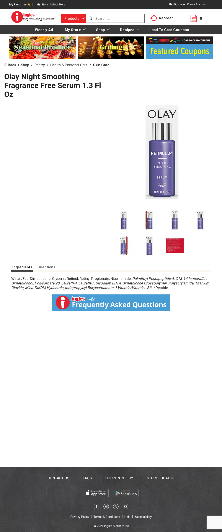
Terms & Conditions (106, 517)
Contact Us (58, 478)
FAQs (87, 478)
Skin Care (101, 65)
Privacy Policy (79, 517)
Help (127, 517)
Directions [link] (46, 267)
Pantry (39, 65)
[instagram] (106, 507)
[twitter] (116, 507)
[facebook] (96, 507)
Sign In (177, 4)
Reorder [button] (166, 18)
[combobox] (73, 18)
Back (11, 65)
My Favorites (18, 4)
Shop (25, 65)
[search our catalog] (90, 18)
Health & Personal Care (69, 65)
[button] (123, 220)
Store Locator (161, 478)
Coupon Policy (119, 478)
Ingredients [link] (22, 267)
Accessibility (143, 517)
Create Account (196, 4)
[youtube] (125, 507)
